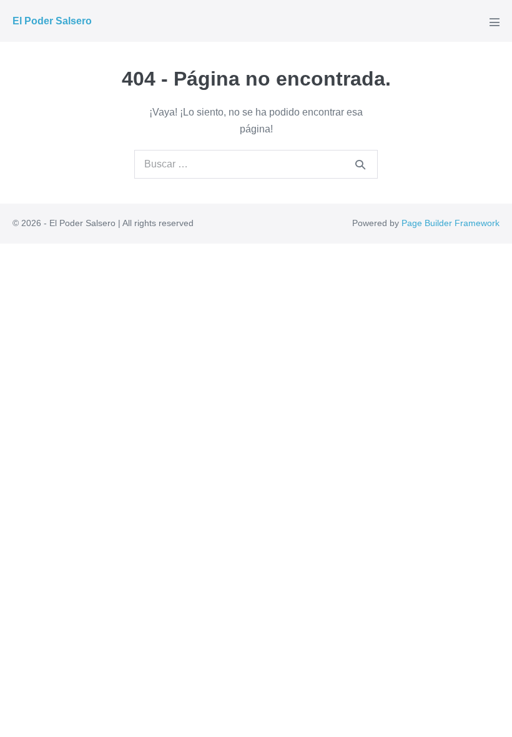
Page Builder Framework (450, 223)
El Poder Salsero (52, 21)
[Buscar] (360, 164)
